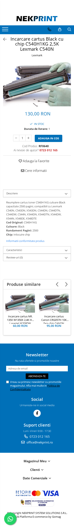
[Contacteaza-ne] (49, 29)
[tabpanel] (37, 84)
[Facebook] (37, 413)
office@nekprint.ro (39, 442)
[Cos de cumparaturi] (59, 29)
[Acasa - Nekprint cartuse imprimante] (37, 18)
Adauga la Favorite (35, 161)
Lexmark (37, 55)
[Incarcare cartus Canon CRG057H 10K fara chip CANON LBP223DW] (54, 303)
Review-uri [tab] (14, 257)
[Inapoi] (3, 39)
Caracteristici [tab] (14, 250)
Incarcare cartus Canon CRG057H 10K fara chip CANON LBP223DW (54, 319)
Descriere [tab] (12, 193)
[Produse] (5, 30)
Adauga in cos (48, 138)
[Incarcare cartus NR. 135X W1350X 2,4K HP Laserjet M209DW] (20, 303)
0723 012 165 (39, 436)
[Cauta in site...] (69, 29)
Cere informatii (35, 170)
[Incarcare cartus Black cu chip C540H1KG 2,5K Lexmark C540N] (37, 84)
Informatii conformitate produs (25, 241)
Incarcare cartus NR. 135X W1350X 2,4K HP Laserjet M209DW (20, 319)
